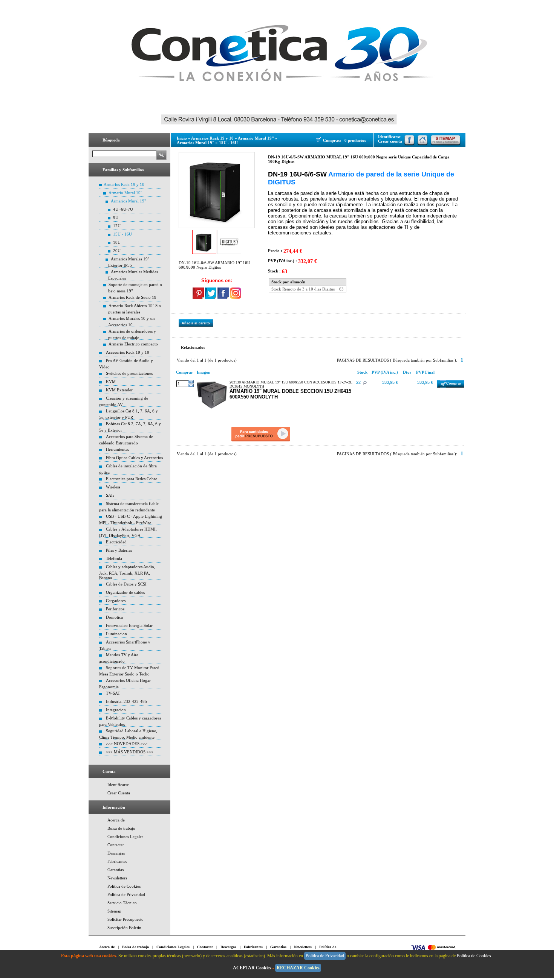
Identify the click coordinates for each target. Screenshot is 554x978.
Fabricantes (117, 861)
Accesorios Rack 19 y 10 (127, 352)
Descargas (116, 853)
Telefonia (114, 558)
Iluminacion (116, 633)
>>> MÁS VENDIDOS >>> (129, 752)
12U (117, 226)
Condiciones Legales (125, 836)
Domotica (114, 617)
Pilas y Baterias (119, 550)
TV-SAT (113, 693)
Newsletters (117, 878)
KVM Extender (119, 390)
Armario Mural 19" (125, 192)
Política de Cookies (124, 886)
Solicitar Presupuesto (125, 919)
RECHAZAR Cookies (298, 967)
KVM (111, 381)
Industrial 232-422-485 (126, 701)
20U (117, 250)
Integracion (116, 709)
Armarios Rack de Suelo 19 (132, 297)
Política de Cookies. (475, 955)
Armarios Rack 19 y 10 (124, 184)
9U (115, 217)
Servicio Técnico (122, 902)
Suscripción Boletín (124, 927)
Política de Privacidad (126, 894)
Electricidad (116, 542)
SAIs (110, 495)
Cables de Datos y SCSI (126, 584)
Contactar (115, 845)
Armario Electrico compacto (133, 344)
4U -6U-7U (123, 209)
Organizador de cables (125, 592)
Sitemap (114, 911)
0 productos (355, 140)
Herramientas (117, 449)
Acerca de (116, 820)
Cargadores (115, 600)
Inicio (182, 138)
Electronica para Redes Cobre (131, 478)
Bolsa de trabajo (121, 828)
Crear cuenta (390, 141)
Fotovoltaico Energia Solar (129, 625)
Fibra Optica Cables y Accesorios (134, 457)
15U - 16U (122, 234)
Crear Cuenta (118, 793)
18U (117, 242)
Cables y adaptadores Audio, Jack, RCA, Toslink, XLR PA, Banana (127, 572)
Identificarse (118, 784)
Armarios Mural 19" (128, 201)
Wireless (113, 487)
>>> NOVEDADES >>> (126, 743)
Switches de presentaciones (129, 373)
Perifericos (115, 609)
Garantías (115, 869)
